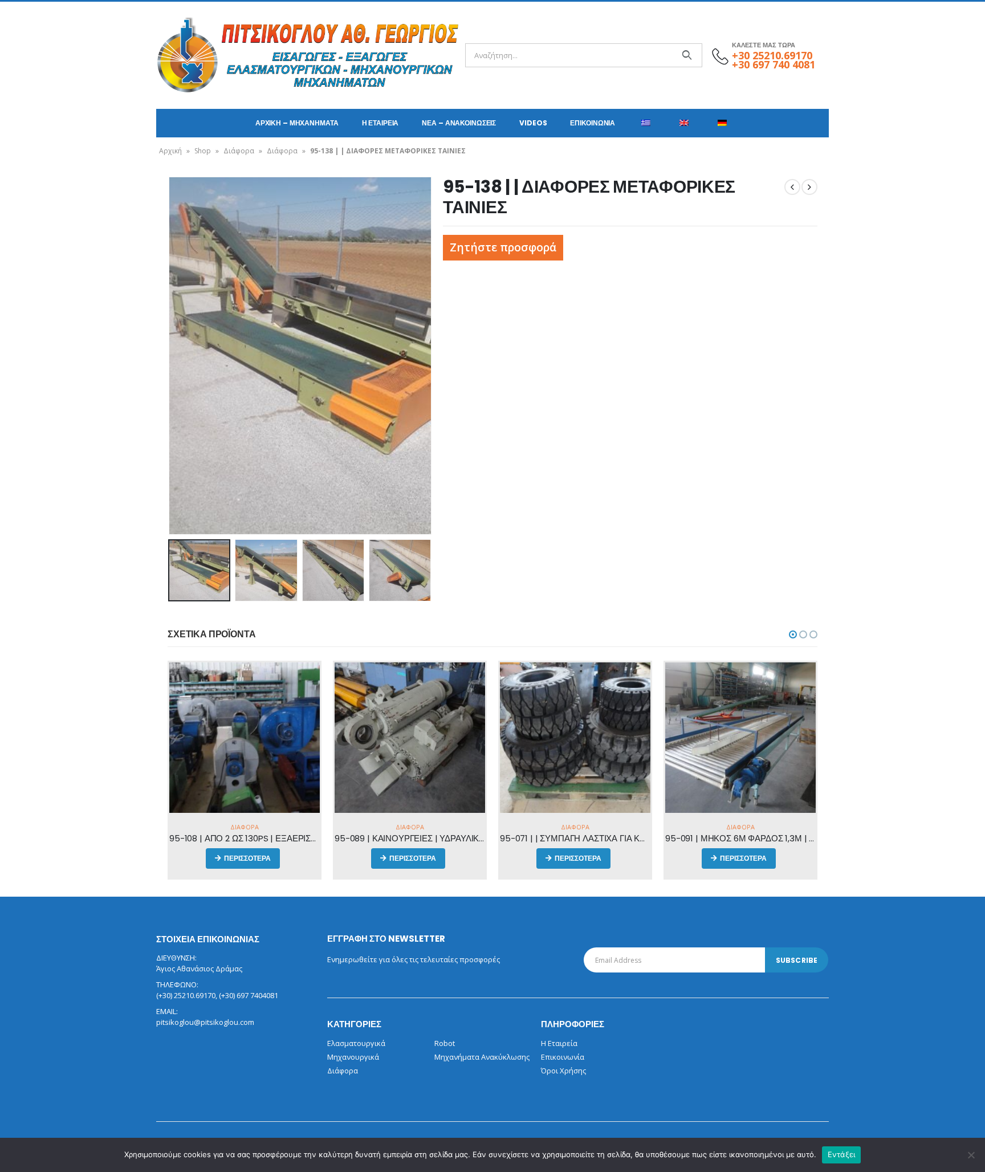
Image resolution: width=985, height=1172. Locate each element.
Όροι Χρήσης (563, 1070)
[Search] (686, 55)
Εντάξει (842, 1154)
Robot (444, 1043)
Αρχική (170, 151)
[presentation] (170, 355)
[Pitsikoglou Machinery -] (187, 55)
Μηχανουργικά (353, 1057)
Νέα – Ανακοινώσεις (459, 123)
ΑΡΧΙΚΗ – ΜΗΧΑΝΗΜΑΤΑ (297, 123)
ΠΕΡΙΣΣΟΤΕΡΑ (247, 858)
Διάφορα (238, 151)
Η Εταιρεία (380, 123)
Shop (202, 151)
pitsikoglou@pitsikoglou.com (205, 1022)
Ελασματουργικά (356, 1043)
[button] (793, 634)
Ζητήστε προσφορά (503, 247)
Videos (533, 123)
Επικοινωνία (592, 123)
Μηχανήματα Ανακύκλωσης (482, 1057)
